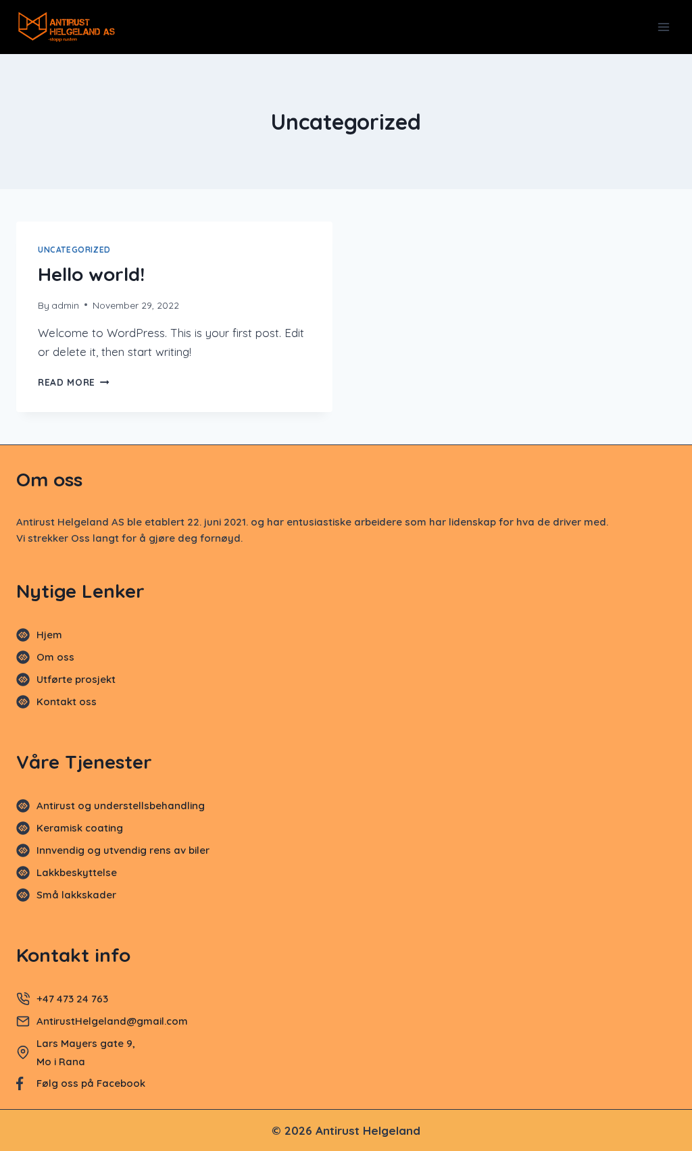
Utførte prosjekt (76, 679)
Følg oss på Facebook (90, 1083)
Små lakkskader (76, 894)
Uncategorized (74, 250)
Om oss (55, 656)
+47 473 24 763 (72, 998)
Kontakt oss (66, 701)
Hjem (49, 634)
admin (65, 305)
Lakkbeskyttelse (76, 872)
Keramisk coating (79, 827)
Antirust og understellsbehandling (120, 805)
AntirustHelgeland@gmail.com (113, 1021)
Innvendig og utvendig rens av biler (122, 850)
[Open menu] (663, 26)
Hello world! (91, 274)
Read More (73, 382)
